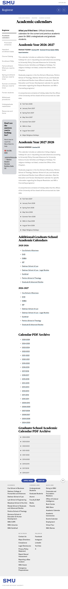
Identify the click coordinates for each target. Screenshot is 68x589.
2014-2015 (25, 383)
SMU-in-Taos (26, 126)
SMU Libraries (13, 525)
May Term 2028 (27, 212)
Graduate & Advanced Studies (32, 282)
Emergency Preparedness (23, 569)
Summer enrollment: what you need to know (9, 86)
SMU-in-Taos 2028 (28, 221)
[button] (63, 481)
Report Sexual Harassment (23, 555)
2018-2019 (25, 367)
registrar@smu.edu (11, 157)
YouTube (38, 546)
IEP (23, 262)
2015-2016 (25, 379)
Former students (8, 93)
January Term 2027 (28, 108)
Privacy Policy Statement (23, 550)
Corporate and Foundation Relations (51, 493)
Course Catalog (7, 56)
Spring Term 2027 (28, 113)
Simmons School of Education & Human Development (15, 516)
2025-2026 (26, 340)
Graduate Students (36, 494)
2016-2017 (25, 375)
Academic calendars (5, 37)
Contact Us (22, 536)
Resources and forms (7, 112)
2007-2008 (26, 411)
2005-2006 (26, 419)
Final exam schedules (8, 44)
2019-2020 (26, 363)
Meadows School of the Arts (17, 503)
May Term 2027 (27, 117)
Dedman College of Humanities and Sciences (17, 492)
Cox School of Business (30, 250)
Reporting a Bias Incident (24, 561)
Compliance (23, 543)
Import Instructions (23, 52)
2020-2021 (26, 359)
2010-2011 (25, 399)
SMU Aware (23, 565)
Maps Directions (24, 540)
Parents (32, 506)
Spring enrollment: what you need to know (8, 77)
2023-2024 (26, 347)
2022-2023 (26, 351)
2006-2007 (26, 415)
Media (31, 503)
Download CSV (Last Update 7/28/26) (49, 50)
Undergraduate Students (34, 489)
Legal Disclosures (25, 546)
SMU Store (50, 507)
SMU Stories (50, 528)
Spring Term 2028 (28, 208)
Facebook (38, 536)
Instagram (38, 540)
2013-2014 (25, 387)
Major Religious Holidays (30, 135)
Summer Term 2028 (28, 216)
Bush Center (50, 504)
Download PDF (35, 50)
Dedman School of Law (30, 266)
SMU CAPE (11, 522)
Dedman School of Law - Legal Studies (35, 270)
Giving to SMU (51, 488)
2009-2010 (26, 403)
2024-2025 (26, 343)
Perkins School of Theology (31, 278)
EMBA (24, 258)
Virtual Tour (50, 525)
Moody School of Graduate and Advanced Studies (17, 507)
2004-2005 (26, 422)
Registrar (7, 10)
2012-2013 (25, 391)
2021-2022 (25, 355)
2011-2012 (25, 395)
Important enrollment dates (8, 50)
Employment (50, 522)
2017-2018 (25, 371)
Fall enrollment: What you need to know (8, 68)
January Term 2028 (28, 203)
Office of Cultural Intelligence (52, 500)
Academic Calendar (53, 510)
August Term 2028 (28, 225)
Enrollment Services (24, 18)
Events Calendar (52, 519)
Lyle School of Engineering (17, 500)
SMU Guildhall (13, 528)
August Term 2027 (28, 131)
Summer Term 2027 (28, 122)
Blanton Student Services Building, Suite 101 (9, 164)
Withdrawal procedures (6, 98)
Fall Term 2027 (27, 199)
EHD (23, 254)
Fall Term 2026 (27, 104)
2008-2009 (26, 407)
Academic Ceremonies (50, 514)
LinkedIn (38, 543)
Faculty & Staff (34, 500)
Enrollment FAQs (8, 61)
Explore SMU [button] (62, 2)
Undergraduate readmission (7, 105)
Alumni (31, 497)
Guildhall (25, 274)
